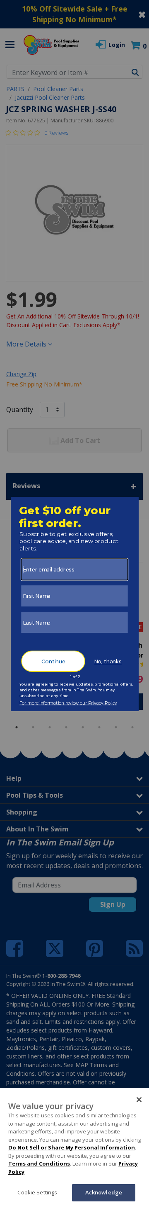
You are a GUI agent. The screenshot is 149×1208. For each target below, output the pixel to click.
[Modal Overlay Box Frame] (75, 604)
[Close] (139, 1100)
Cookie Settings (37, 1192)
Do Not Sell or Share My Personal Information (71, 1147)
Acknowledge (103, 1192)
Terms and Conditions (39, 1163)
